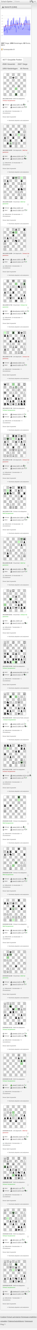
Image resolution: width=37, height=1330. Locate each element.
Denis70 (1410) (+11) (18, 829)
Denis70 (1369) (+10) (18, 1036)
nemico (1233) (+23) (17, 156)
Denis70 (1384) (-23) (18, 1139)
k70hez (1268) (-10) (17, 208)
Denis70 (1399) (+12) (18, 726)
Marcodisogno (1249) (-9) (19, 311)
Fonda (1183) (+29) (17, 466)
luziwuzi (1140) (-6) (17, 982)
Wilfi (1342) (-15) (16, 1240)
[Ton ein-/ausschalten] (35, 1)
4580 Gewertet (8, 64)
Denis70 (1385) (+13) (18, 932)
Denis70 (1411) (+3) (17, 674)
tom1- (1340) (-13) (17, 621)
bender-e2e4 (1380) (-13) (19, 517)
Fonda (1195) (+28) (17, 104)
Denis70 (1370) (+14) (18, 1191)
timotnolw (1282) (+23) (18, 363)
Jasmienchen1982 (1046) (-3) (20, 672)
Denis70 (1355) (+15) (18, 1242)
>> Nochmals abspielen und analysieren (18, 120)
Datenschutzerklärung (16, 1321)
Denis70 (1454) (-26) (18, 468)
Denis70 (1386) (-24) (18, 107)
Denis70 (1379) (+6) (17, 984)
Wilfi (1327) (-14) (16, 1188)
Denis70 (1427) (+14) (18, 571)
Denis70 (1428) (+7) (17, 416)
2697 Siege (22, 64)
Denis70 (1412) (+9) (17, 313)
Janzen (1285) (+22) (17, 259)
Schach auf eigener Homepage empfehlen (22, 1317)
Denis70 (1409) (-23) (18, 158)
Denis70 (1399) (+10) (18, 210)
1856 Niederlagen (10, 68)
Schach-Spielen (6, 1)
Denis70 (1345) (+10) (18, 1294)
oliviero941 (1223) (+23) (18, 1136)
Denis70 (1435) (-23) (18, 365)
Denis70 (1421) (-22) (18, 262)
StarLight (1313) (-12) (18, 879)
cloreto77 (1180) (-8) (17, 1085)
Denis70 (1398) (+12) (18, 881)
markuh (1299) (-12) (17, 724)
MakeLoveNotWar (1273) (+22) (20, 775)
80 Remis (24, 68)
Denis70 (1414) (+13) (18, 623)
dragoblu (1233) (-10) (18, 1033)
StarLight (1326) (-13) (18, 930)
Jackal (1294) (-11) (17, 827)
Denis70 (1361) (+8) (17, 1087)
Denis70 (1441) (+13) (18, 520)
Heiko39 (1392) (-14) (18, 569)
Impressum (29, 1321)
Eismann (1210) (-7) (17, 414)
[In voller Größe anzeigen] (15, 84)
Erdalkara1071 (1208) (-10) (19, 1291)
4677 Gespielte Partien (12, 60)
